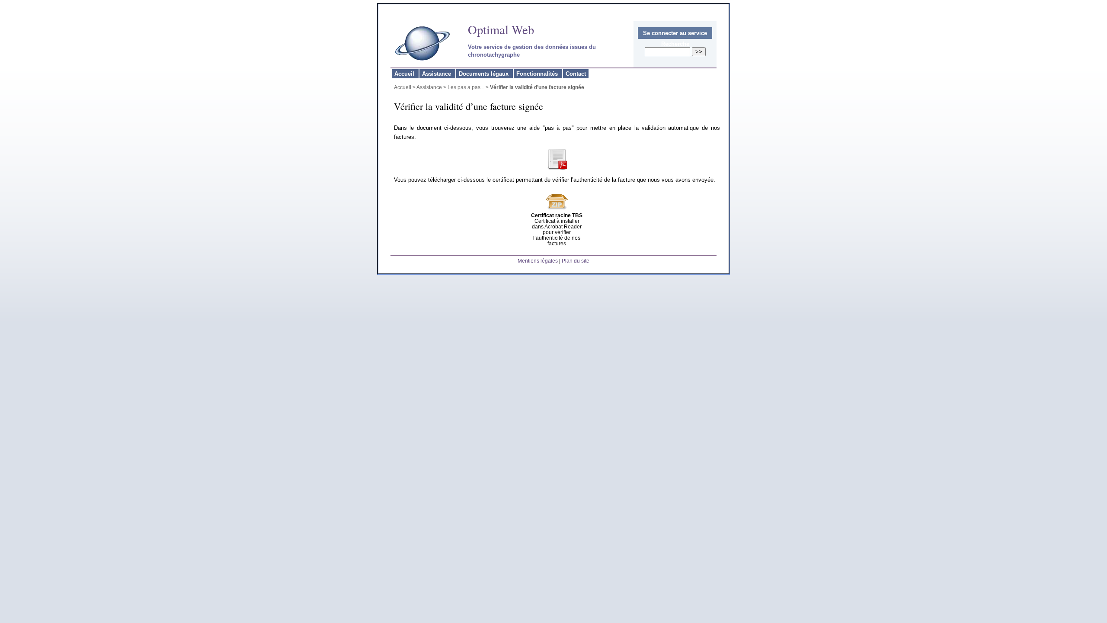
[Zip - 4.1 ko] (557, 210)
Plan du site (575, 260)
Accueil (405, 74)
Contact (576, 74)
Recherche (675, 44)
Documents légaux (484, 74)
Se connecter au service (675, 33)
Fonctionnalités (538, 74)
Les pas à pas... (466, 87)
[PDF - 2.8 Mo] (557, 168)
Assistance (437, 74)
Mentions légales (538, 260)
